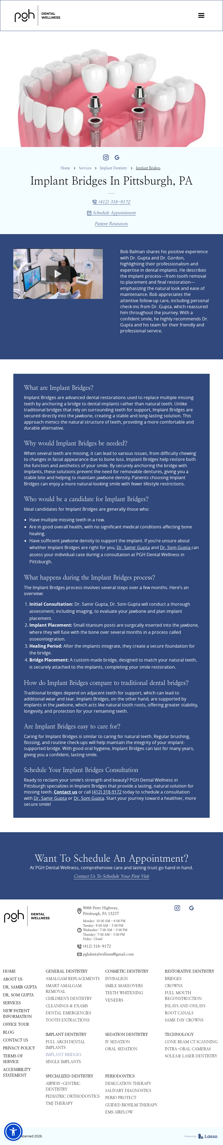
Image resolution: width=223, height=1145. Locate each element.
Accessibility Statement (17, 1072)
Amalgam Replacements (73, 978)
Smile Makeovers (124, 986)
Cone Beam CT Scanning (191, 1042)
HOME (9, 971)
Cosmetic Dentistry (126, 971)
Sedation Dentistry (126, 1034)
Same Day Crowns (184, 1020)
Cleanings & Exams (67, 1006)
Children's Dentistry (69, 998)
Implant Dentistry (113, 168)
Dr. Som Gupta (175, 547)
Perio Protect (120, 1097)
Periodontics (120, 1076)
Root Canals (179, 1013)
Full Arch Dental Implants (65, 1045)
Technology (179, 1034)
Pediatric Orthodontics (73, 1096)
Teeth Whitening (124, 993)
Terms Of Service (13, 1059)
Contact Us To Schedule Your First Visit (111, 876)
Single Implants (63, 1062)
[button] (201, 15)
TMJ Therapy (59, 1103)
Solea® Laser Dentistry (191, 1056)
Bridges (173, 978)
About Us (12, 979)
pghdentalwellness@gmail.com (108, 954)
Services (85, 168)
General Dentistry (67, 971)
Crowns (173, 986)
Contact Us (15, 1040)
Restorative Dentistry (189, 971)
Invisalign (116, 978)
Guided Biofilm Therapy (131, 1105)
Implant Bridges (63, 1054)
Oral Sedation (121, 1049)
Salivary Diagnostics (128, 1090)
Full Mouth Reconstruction (183, 996)
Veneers (114, 1000)
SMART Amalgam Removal (64, 989)
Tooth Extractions (67, 1020)
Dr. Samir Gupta (133, 547)
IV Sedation (117, 1042)
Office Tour (16, 1024)
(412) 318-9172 (107, 792)
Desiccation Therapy (128, 1083)
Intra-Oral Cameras (188, 1049)
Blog (8, 1032)
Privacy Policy (19, 1048)
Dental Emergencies (68, 1013)
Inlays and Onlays (185, 1006)
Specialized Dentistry (69, 1076)
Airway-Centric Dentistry (63, 1086)
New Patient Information (17, 1014)
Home (65, 168)
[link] (37, 15)
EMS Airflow (119, 1112)
